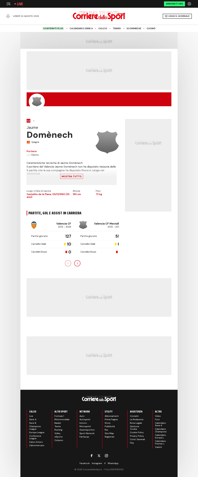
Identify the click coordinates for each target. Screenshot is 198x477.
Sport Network (87, 433)
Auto (82, 416)
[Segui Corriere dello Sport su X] (99, 456)
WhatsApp (113, 463)
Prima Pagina (111, 419)
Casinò (151, 28)
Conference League (35, 437)
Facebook (85, 463)
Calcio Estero (36, 442)
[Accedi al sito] (189, 4)
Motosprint (85, 426)
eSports (58, 436)
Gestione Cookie (134, 427)
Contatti (134, 416)
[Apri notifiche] (8, 16)
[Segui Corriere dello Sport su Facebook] (91, 456)
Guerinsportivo (87, 429)
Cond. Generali (137, 439)
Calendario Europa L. (160, 436)
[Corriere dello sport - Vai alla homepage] (99, 16)
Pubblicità (110, 426)
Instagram (97, 463)
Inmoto (83, 423)
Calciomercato (36, 445)
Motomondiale (61, 419)
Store (107, 423)
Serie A (32, 419)
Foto (157, 419)
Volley (57, 433)
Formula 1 (59, 416)
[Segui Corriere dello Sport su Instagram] (106, 456)
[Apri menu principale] (8, 4)
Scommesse (134, 28)
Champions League (35, 427)
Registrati (109, 436)
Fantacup (84, 436)
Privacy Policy (137, 436)
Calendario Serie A (81, 28)
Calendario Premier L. (160, 442)
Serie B (32, 423)
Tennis (117, 28)
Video (158, 416)
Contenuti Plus (53, 28)
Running (58, 429)
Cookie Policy (137, 432)
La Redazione (136, 419)
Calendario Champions (161, 430)
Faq (132, 442)
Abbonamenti (112, 416)
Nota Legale (136, 423)
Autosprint (85, 419)
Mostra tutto (72, 176)
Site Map (109, 433)
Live (20, 4)
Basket (57, 423)
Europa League (36, 432)
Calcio (102, 28)
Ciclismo (58, 440)
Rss (106, 429)
